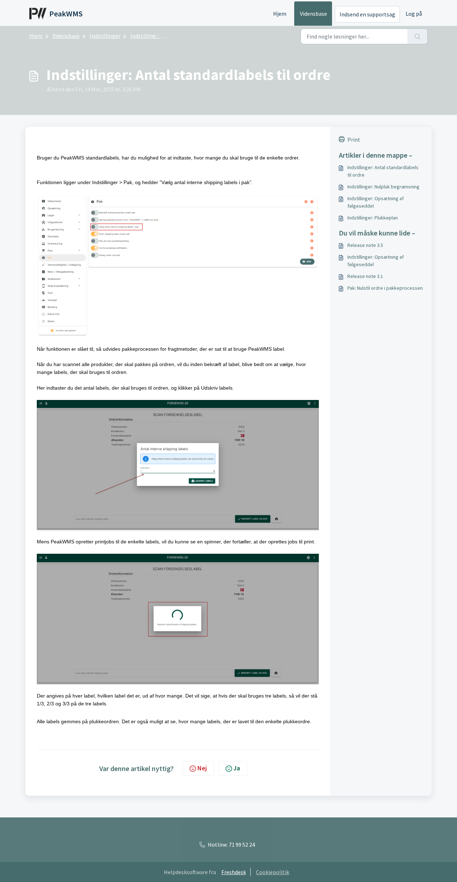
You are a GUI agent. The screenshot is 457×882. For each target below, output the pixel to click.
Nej (202, 768)
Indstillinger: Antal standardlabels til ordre (382, 171)
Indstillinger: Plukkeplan (372, 217)
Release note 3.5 (365, 245)
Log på (414, 13)
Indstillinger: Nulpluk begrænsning (383, 186)
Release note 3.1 (365, 276)
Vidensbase (313, 13)
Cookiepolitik (272, 872)
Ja (236, 768)
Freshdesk (233, 872)
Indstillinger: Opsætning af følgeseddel (375, 202)
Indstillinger (105, 35)
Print (353, 139)
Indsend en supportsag (367, 14)
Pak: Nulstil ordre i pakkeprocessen (385, 288)
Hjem (279, 13)
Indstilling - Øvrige (153, 35)
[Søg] (417, 36)
